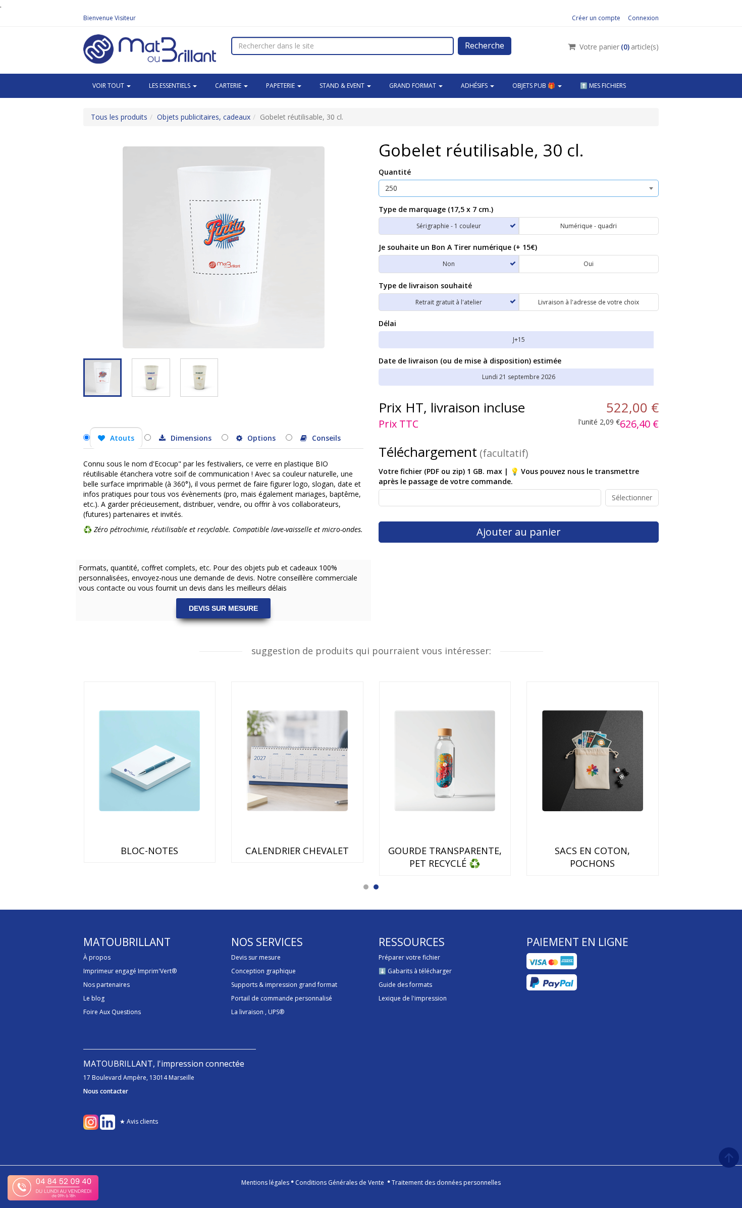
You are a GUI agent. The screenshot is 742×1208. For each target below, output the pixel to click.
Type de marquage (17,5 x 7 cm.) (436, 209)
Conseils (326, 438)
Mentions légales (265, 1182)
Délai (387, 323)
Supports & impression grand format (284, 984)
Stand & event (343, 85)
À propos (97, 957)
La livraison (247, 1012)
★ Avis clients (139, 1121)
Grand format (413, 85)
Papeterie (281, 85)
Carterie (229, 85)
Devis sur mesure (256, 957)
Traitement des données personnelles (446, 1182)
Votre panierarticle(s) (619, 46)
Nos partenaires (106, 984)
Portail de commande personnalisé (281, 998)
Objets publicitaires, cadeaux (203, 117)
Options (261, 438)
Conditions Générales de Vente (339, 1182)
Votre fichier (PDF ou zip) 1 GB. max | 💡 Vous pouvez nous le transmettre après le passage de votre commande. (509, 476)
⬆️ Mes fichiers (603, 85)
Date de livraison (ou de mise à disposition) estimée (470, 360)
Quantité (395, 172)
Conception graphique (263, 971)
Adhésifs (475, 85)
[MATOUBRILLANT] (149, 47)
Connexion (643, 18)
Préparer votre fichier (409, 957)
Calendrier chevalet (297, 851)
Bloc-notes (149, 851)
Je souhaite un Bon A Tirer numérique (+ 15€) (458, 247)
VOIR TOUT (109, 85)
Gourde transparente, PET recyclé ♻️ (445, 857)
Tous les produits (119, 117)
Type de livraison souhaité (425, 285)
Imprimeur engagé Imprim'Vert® (130, 971)
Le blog (93, 998)
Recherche (484, 45)
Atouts (122, 438)
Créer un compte (596, 18)
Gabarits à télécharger (420, 971)
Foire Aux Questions (112, 1012)
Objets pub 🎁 (534, 85)
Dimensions (191, 438)
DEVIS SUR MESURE (223, 608)
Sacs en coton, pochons (592, 857)
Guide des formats (405, 984)
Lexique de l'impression (413, 998)
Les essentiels (170, 85)
